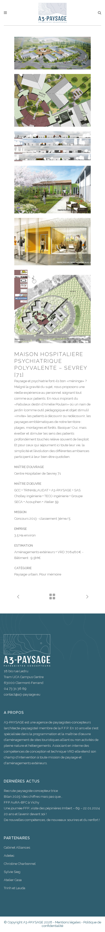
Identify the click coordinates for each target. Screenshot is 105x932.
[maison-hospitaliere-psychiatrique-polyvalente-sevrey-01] (52, 53)
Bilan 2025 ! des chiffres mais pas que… (33, 796)
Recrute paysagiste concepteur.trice (31, 791)
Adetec (9, 856)
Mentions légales (68, 922)
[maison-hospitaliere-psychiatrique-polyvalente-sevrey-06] (52, 306)
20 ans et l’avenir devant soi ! (25, 814)
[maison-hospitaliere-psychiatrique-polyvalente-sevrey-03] (52, 146)
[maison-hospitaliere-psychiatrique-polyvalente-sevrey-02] (52, 100)
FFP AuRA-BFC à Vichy (21, 802)
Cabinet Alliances (17, 847)
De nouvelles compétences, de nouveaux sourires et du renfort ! (52, 820)
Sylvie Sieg (12, 872)
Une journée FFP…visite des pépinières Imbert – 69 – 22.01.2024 (52, 808)
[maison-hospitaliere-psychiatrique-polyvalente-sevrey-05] (52, 241)
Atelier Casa (13, 880)
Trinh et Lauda (14, 888)
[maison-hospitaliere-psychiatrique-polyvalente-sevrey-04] (52, 189)
